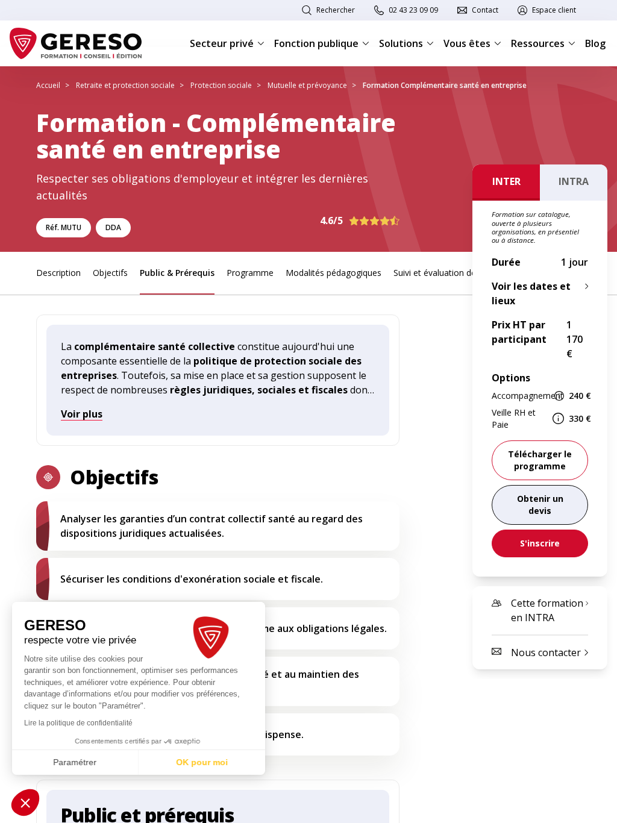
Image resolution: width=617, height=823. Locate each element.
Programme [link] (250, 272)
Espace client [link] (554, 10)
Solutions (401, 43)
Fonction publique (316, 43)
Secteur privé (222, 43)
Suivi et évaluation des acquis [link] (450, 272)
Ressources (538, 43)
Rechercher (335, 10)
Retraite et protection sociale (125, 85)
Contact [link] (485, 10)
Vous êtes (466, 43)
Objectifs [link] (110, 272)
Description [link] (58, 272)
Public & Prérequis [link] (177, 272)
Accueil (48, 85)
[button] (25, 802)
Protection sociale (221, 85)
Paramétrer (75, 762)
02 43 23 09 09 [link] (413, 10)
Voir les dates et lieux (531, 293)
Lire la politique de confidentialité (78, 723)
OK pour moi (202, 762)
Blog (595, 43)
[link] (540, 505)
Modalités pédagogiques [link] (333, 272)
